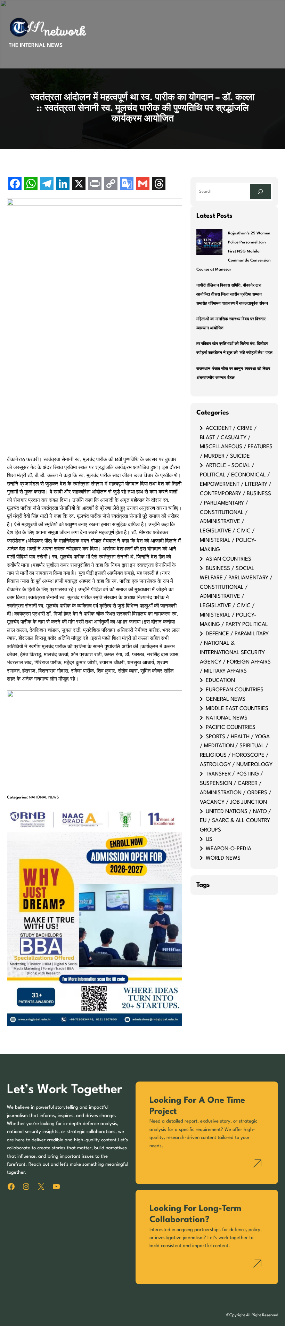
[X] (79, 184)
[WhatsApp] (31, 184)
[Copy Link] (111, 184)
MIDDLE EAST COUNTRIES (237, 709)
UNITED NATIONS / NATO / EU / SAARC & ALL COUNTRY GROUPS (235, 821)
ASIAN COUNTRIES (228, 559)
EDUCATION (220, 680)
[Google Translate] (127, 184)
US (209, 839)
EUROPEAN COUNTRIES (234, 690)
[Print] (95, 184)
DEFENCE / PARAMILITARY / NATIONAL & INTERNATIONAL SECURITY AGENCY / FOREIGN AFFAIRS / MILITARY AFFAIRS (235, 652)
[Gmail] (143, 184)
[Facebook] (15, 184)
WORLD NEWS (223, 858)
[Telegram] (47, 184)
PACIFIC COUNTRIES (230, 727)
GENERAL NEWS (225, 699)
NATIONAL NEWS (44, 797)
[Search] (260, 191)
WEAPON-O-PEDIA (228, 849)
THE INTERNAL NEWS (36, 45)
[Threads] (159, 184)
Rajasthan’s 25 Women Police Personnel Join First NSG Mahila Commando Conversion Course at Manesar (233, 251)
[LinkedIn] (63, 184)
